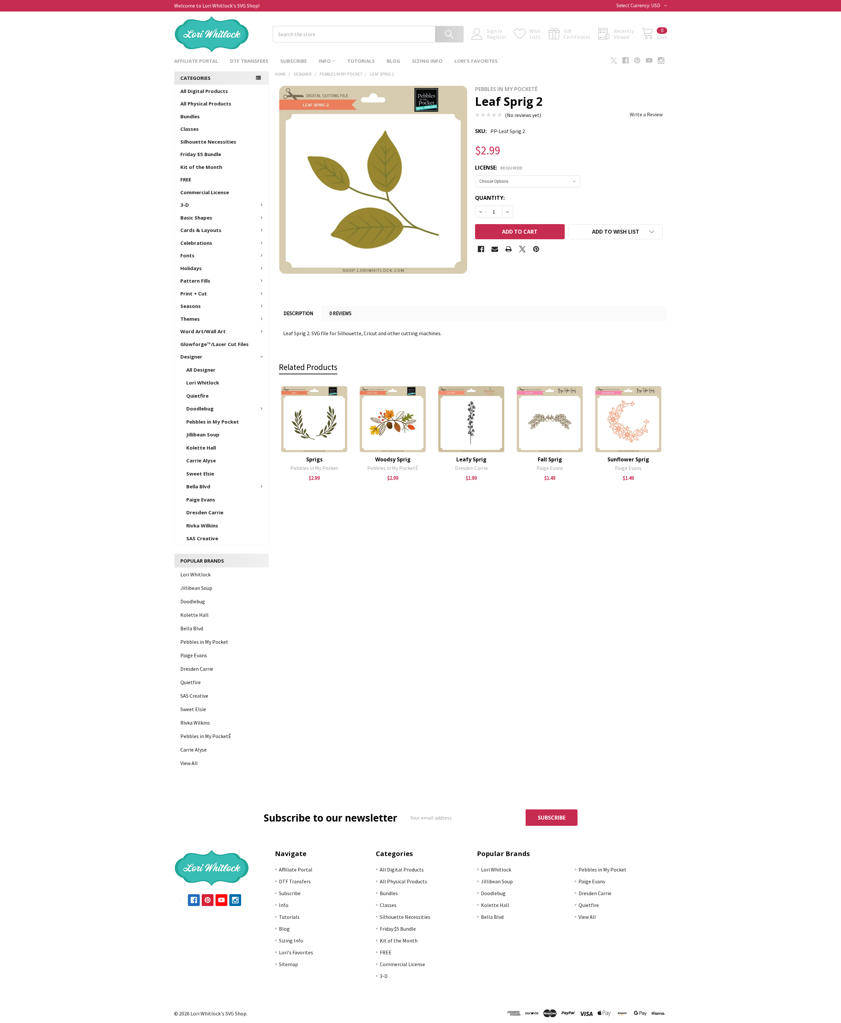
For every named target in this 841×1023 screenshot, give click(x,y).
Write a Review (646, 114)
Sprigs (314, 459)
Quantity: (490, 197)
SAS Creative (202, 538)
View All (189, 763)
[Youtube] (649, 60)
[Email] (495, 249)
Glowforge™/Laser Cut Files (214, 344)
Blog (393, 61)
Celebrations (196, 243)
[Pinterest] (637, 60)
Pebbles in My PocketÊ (205, 736)
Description (298, 313)
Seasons (190, 306)
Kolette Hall (201, 447)
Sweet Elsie (200, 473)
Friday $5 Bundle (200, 154)
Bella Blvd (198, 486)
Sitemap (288, 964)
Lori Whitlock (202, 382)
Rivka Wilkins (202, 525)
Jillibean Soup (202, 434)
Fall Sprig (550, 459)
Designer (191, 356)
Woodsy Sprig (393, 459)
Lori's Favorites (476, 61)
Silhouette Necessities (208, 141)
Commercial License (204, 192)
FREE (185, 179)
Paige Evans (200, 499)
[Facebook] (625, 60)
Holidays (191, 268)
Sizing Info (427, 61)
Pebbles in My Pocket (212, 421)
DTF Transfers (249, 61)
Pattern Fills (195, 280)
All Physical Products (205, 103)
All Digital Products (204, 91)
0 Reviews (341, 313)
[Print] (508, 249)
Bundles (190, 116)
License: (499, 167)
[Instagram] (661, 60)
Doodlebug (200, 408)
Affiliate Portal (196, 61)
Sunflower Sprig (628, 459)
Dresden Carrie (204, 512)
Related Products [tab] (308, 367)
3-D (184, 204)
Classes (189, 129)
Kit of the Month (201, 167)
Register (496, 37)
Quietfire (197, 395)
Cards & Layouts (200, 230)
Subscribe (293, 61)
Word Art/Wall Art (203, 331)
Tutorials (361, 61)
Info (325, 61)
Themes (190, 318)
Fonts (187, 255)
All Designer (201, 369)
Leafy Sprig (471, 459)
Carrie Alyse (201, 460)
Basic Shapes (196, 217)
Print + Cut (193, 293)
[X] (614, 60)
